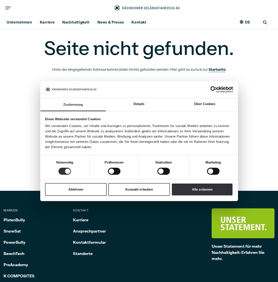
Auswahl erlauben (139, 189)
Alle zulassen (202, 189)
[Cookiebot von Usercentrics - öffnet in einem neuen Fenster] (213, 89)
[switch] (114, 171)
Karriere (47, 22)
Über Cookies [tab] (204, 104)
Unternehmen (19, 22)
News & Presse (110, 22)
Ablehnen (75, 189)
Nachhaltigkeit (76, 22)
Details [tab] (139, 104)
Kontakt (139, 22)
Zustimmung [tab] (73, 104)
